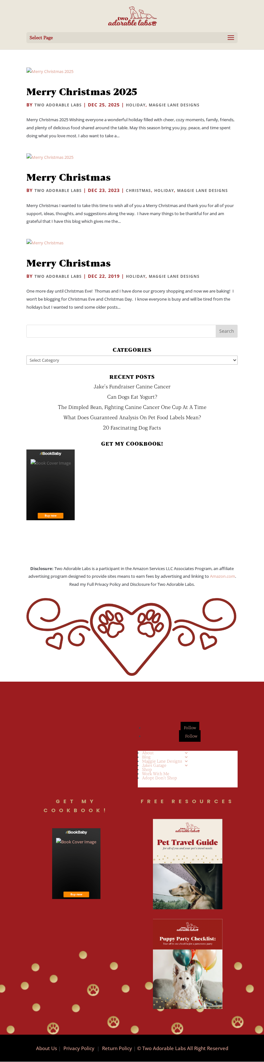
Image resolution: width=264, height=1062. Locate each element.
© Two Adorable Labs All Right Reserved (182, 1048)
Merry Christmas (68, 177)
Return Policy (117, 1048)
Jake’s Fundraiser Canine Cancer (132, 386)
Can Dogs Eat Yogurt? (132, 397)
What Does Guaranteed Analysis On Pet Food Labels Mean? (132, 417)
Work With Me (155, 773)
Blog (146, 756)
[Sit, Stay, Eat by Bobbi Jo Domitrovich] (50, 484)
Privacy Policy (78, 1048)
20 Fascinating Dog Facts (132, 427)
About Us (46, 1048)
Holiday (136, 105)
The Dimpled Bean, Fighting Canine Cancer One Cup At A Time (132, 407)
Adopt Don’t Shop (159, 777)
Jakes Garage (154, 765)
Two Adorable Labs (58, 105)
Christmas (138, 190)
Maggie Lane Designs (174, 105)
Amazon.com (222, 576)
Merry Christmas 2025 (81, 91)
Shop (147, 769)
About (148, 752)
